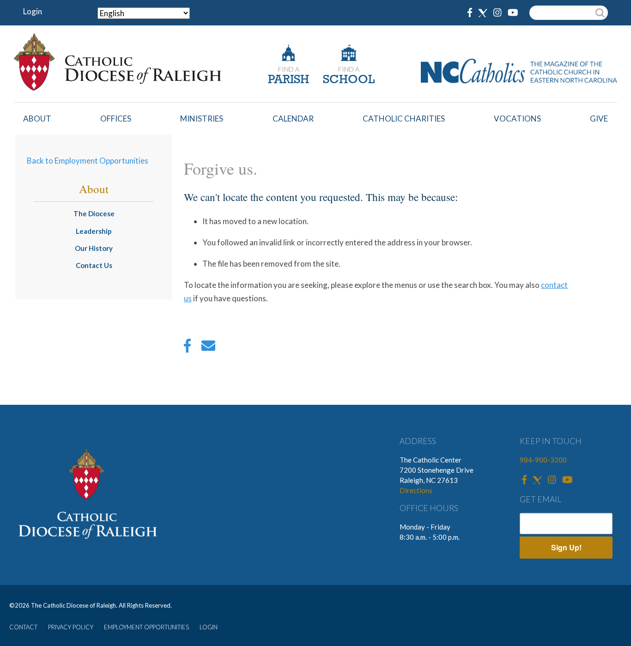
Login (32, 11)
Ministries (201, 118)
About (37, 118)
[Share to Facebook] (187, 348)
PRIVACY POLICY (70, 627)
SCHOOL (349, 80)
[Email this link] (208, 348)
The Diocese (94, 213)
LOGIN (209, 627)
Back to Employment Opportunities (87, 160)
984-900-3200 (543, 460)
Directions (416, 490)
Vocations (517, 118)
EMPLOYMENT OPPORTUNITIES (146, 627)
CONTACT (23, 627)
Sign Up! (566, 547)
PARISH (288, 80)
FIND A (288, 69)
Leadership (94, 231)
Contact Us (94, 265)
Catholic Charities (404, 118)
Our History (94, 248)
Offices (115, 118)
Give (599, 118)
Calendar (293, 118)
